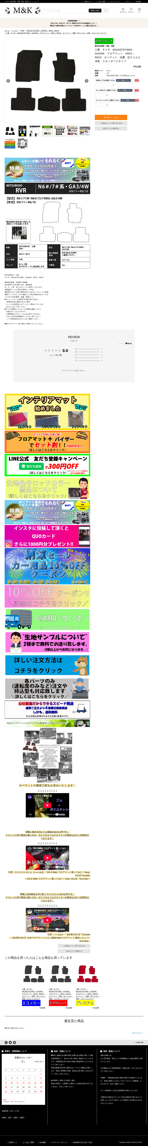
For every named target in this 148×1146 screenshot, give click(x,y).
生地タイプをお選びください (106, 80)
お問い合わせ (123, 12)
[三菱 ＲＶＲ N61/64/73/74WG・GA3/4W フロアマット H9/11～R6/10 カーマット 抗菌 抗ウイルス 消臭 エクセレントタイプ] (60, 973)
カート (139, 12)
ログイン (128, 1)
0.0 (65, 350)
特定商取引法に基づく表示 (82, 1142)
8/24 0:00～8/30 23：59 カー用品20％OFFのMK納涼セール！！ (74, 23)
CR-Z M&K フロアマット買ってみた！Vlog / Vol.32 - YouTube (57, 879)
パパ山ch (58, 934)
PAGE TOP (139, 1042)
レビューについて (115, 1)
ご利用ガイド (87, 1)
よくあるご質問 (100, 1)
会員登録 (138, 1)
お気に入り (131, 12)
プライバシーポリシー (59, 1142)
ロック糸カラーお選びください (106, 90)
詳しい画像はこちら (123, 80)
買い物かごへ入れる (111, 117)
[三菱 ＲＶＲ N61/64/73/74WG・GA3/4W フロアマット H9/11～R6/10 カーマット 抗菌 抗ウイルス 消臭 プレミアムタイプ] (87, 973)
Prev (8, 81)
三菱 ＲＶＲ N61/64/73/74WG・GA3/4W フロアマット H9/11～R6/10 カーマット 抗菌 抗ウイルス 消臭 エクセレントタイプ (61, 994)
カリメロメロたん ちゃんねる (29, 872)
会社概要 (42, 1142)
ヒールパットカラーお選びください (108, 100)
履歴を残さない (137, 1033)
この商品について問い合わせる (111, 123)
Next (86, 81)
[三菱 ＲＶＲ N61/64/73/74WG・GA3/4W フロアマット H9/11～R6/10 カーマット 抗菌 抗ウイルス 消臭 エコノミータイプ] (33, 973)
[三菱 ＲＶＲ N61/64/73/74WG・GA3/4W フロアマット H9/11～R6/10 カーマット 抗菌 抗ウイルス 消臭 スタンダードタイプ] (10, 131)
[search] (105, 10)
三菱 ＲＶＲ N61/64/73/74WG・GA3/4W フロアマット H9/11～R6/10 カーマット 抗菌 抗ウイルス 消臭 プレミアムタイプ (88, 994)
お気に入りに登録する (111, 128)
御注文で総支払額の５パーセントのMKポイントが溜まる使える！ (74, 26)
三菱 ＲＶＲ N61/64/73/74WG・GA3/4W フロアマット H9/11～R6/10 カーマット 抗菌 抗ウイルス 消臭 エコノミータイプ (34, 994)
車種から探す (95, 10)
